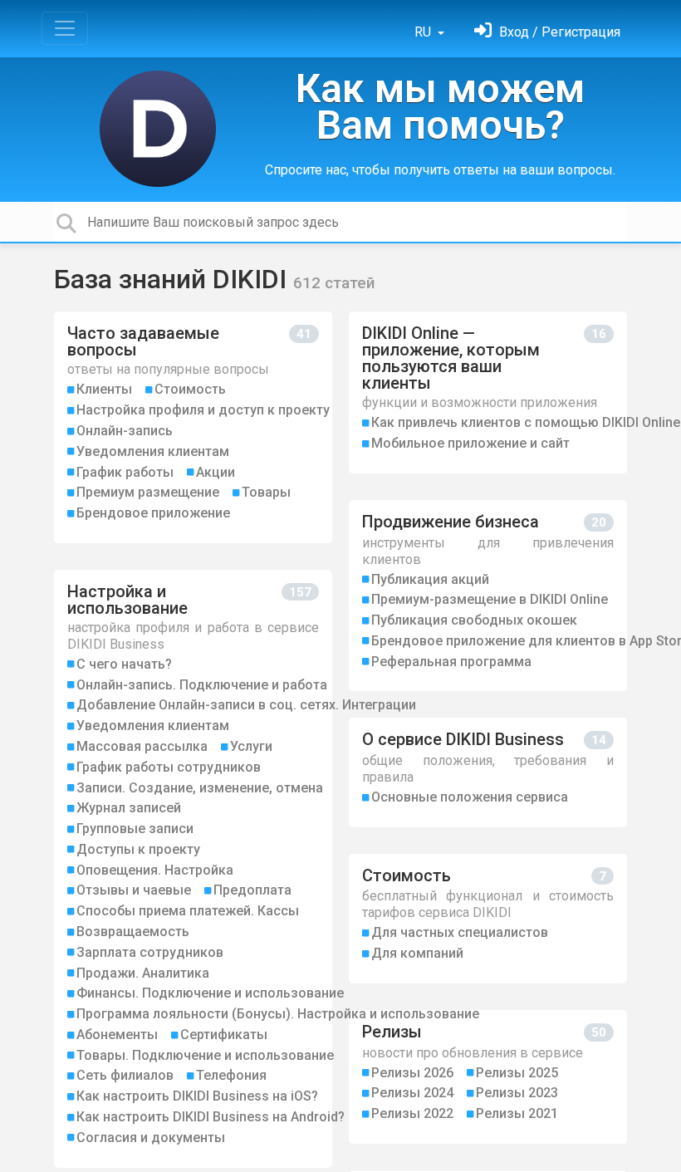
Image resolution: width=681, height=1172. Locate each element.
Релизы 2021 (517, 1113)
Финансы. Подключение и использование (210, 993)
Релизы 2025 (517, 1073)
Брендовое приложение (153, 513)
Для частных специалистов (459, 932)
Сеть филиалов (125, 1075)
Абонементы (117, 1034)
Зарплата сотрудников (149, 952)
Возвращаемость (132, 931)
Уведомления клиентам (152, 451)
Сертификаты (223, 1034)
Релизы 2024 (412, 1093)
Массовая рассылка (142, 746)
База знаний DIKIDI (173, 279)
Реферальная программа (451, 661)
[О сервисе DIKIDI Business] (488, 772)
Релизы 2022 (412, 1113)
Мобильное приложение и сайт (470, 443)
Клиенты (104, 389)
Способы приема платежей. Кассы (187, 911)
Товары (266, 492)
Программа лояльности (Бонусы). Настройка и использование (277, 1014)
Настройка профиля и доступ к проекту (203, 410)
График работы (125, 472)
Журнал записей (128, 808)
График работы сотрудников (168, 767)
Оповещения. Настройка (154, 870)
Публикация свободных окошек (474, 620)
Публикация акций (430, 579)
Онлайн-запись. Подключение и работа (201, 685)
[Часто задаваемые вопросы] (193, 426)
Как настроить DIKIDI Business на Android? (210, 1117)
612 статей (334, 282)
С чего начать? (124, 664)
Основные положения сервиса (469, 797)
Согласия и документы (150, 1137)
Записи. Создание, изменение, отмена (199, 788)
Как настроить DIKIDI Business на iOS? (197, 1096)
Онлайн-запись (124, 431)
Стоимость (190, 389)
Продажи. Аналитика (142, 973)
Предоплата (252, 890)
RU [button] (424, 32)
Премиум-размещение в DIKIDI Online (489, 599)
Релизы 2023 (517, 1093)
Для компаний (417, 953)
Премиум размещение (147, 492)
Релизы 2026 (412, 1073)
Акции (215, 472)
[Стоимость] (488, 918)
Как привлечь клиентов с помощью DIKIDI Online (525, 422)
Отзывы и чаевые (133, 890)
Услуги (251, 746)
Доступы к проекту (138, 849)
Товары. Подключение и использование (205, 1055)
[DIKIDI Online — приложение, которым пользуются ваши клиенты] (488, 392)
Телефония (231, 1075)
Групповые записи (135, 828)
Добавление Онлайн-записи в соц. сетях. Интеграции (246, 705)
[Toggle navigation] (65, 28)
